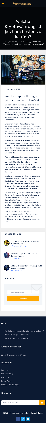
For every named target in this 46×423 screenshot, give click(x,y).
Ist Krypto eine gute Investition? (17, 335)
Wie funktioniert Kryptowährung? (17, 338)
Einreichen (23, 298)
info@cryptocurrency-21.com (15, 355)
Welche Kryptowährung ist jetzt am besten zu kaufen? (24, 331)
